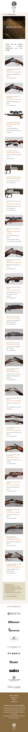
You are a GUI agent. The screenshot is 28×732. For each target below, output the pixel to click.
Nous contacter (11, 596)
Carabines (9, 126)
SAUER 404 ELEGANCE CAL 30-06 (13, 482)
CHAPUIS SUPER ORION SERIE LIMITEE (13, 369)
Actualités (9, 124)
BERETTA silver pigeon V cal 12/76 (13, 260)
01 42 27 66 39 (14, 718)
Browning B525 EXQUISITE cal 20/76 (12, 537)
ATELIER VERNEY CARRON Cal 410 (13, 398)
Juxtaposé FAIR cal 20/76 (13, 177)
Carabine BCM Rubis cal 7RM (13, 229)
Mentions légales (14, 695)
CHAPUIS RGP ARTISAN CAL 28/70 (12, 510)
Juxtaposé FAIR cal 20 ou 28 (13, 202)
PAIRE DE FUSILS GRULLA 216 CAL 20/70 (13, 428)
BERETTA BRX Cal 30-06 (12, 316)
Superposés (18, 72)
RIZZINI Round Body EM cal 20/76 (13, 70)
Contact (14, 699)
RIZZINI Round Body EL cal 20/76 (13, 97)
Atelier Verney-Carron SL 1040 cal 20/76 (13, 564)
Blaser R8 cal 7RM (11, 150)
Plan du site (14, 701)
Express (17, 371)
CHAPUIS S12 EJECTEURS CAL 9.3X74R (13, 455)
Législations (14, 697)
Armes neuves (10, 72)
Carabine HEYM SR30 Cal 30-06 (13, 288)
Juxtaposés (18, 178)
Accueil (5, 14)
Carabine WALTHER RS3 (13, 122)
